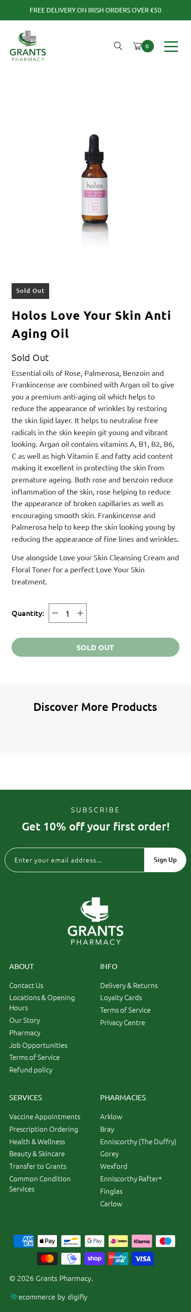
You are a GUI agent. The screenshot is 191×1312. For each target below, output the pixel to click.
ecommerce (37, 1296)
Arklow (111, 1116)
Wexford (113, 1166)
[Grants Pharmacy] (27, 45)
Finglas (111, 1191)
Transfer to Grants (37, 1166)
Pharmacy (24, 1032)
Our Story (24, 1020)
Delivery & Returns (129, 985)
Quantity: (28, 613)
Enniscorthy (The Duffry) (138, 1141)
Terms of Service (34, 1057)
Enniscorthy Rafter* (131, 1178)
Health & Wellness (37, 1141)
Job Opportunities (38, 1045)
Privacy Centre (122, 1022)
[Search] (118, 46)
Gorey (109, 1153)
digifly (77, 1296)
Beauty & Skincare (37, 1153)
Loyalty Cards (121, 997)
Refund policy (30, 1069)
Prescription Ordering (43, 1129)
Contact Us (26, 985)
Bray (107, 1129)
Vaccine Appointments (44, 1116)
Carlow (111, 1203)
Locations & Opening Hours (42, 1002)
